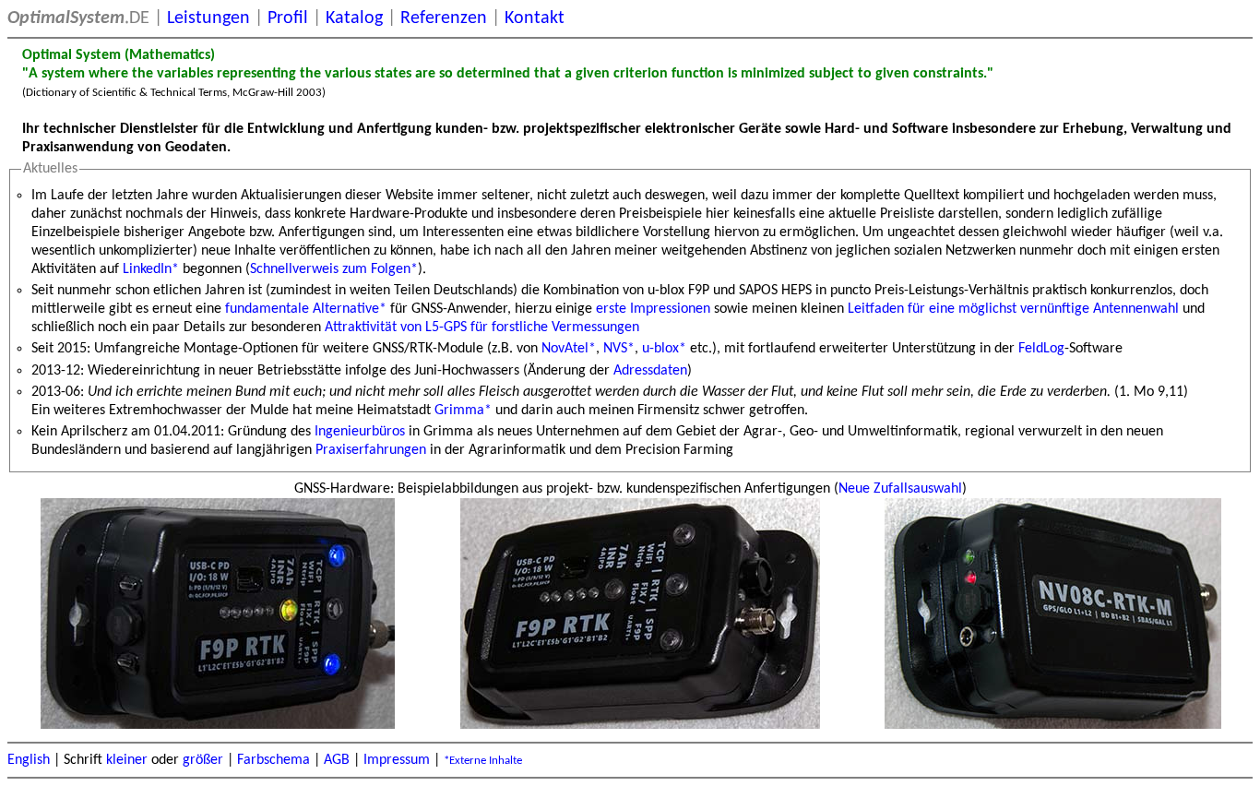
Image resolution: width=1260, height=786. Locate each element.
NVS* (619, 348)
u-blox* (664, 348)
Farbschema (273, 760)
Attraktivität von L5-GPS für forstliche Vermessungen (482, 327)
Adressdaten (650, 370)
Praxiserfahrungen (370, 450)
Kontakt (535, 18)
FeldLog (1041, 348)
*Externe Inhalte (483, 761)
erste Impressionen (653, 309)
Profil (287, 18)
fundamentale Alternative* (305, 309)
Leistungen (208, 18)
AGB (337, 760)
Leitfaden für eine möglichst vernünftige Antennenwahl (1013, 309)
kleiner (127, 760)
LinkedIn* (151, 269)
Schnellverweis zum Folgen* (334, 269)
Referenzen (443, 18)
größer (203, 760)
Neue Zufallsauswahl (900, 489)
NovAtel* (568, 348)
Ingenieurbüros (360, 431)
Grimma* (463, 410)
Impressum (396, 760)
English (28, 760)
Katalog (354, 18)
